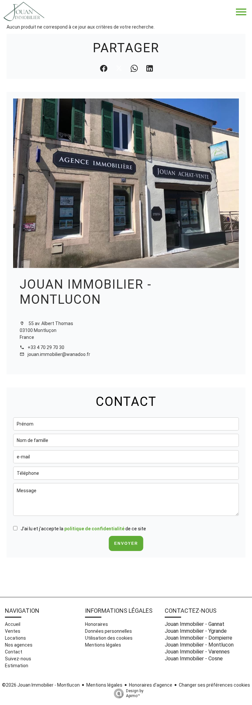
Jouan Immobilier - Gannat (194, 624)
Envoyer (126, 543)
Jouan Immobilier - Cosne (194, 658)
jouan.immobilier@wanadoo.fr (59, 354)
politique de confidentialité (94, 528)
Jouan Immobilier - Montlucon (86, 292)
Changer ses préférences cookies (214, 685)
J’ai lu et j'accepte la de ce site (83, 528)
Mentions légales (104, 685)
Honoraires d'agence (150, 685)
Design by (134, 693)
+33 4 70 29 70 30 (46, 347)
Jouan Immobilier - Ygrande (196, 631)
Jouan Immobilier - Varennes (197, 652)
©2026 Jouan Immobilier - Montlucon (41, 685)
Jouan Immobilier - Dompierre (198, 638)
